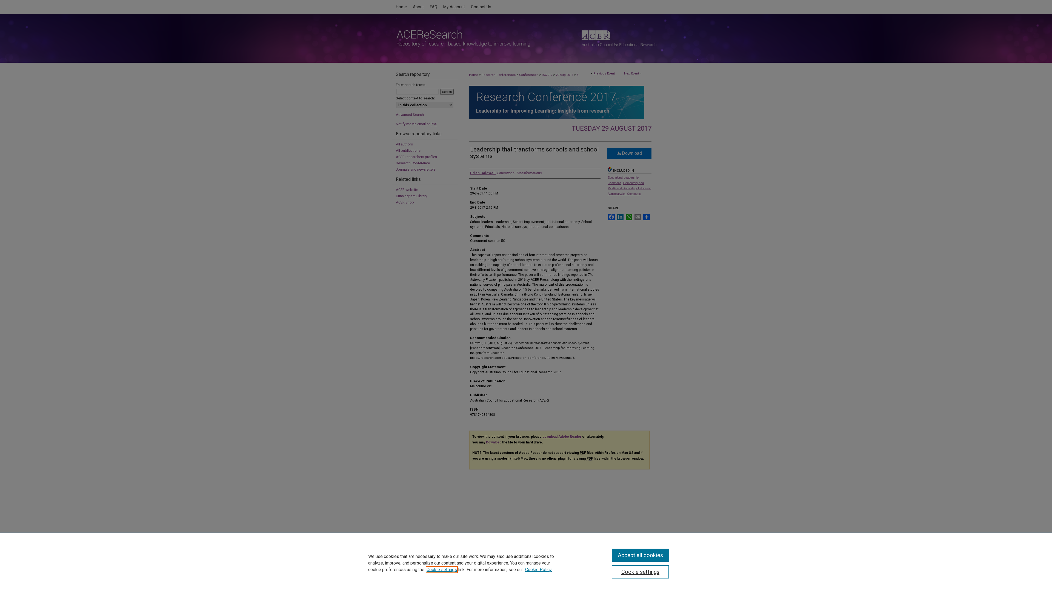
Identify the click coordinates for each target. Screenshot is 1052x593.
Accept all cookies (640, 555)
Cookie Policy (538, 569)
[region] (526, 563)
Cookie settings (442, 569)
